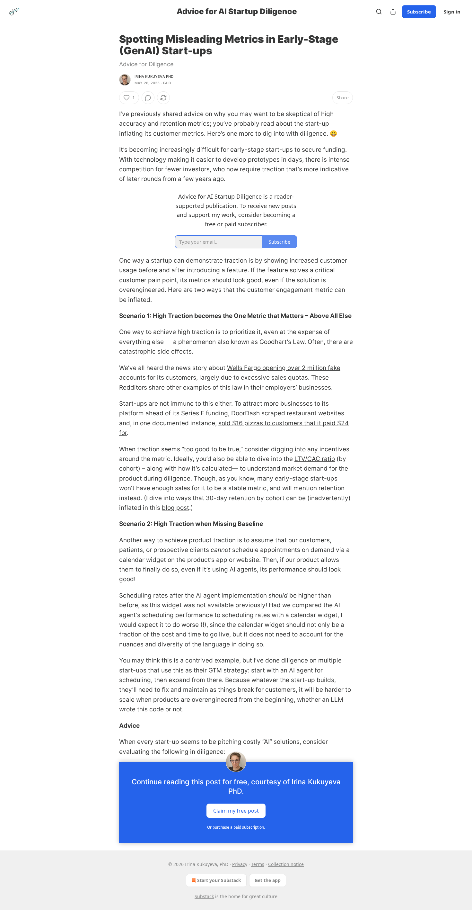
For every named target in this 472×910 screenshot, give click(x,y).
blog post (175, 507)
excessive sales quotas (274, 377)
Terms (257, 864)
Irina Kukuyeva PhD (154, 76)
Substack (204, 896)
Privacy (239, 864)
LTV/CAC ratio (314, 459)
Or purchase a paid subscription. (236, 827)
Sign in (452, 11)
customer (166, 133)
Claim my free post (236, 810)
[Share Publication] (393, 11)
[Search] (378, 11)
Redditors (133, 387)
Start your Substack (219, 880)
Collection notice (286, 864)
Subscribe (419, 11)
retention (173, 123)
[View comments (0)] (148, 97)
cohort (128, 468)
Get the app (268, 880)
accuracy (132, 123)
